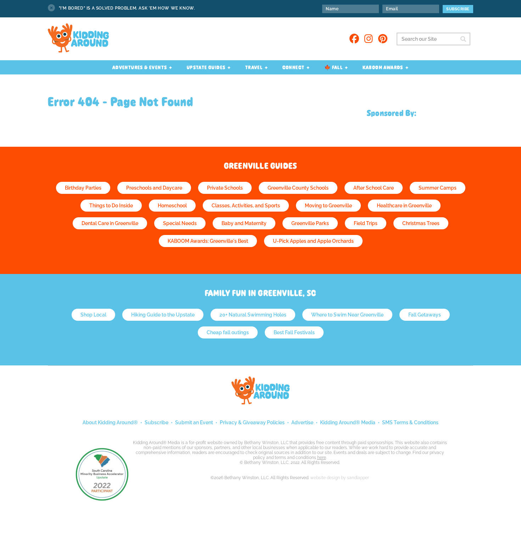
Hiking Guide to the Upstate (163, 315)
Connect (293, 67)
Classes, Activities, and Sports (246, 205)
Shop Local (93, 315)
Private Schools (225, 188)
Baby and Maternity (244, 223)
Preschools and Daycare (154, 188)
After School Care (373, 188)
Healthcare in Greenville (404, 205)
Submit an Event (194, 422)
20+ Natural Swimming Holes (252, 315)
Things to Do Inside (111, 205)
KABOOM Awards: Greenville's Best (208, 241)
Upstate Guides (206, 67)
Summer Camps (437, 188)
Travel (254, 67)
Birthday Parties (83, 188)
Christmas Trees (420, 223)
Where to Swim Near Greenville (347, 315)
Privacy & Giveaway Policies (252, 422)
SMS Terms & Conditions (410, 422)
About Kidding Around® (110, 422)
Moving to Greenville (328, 205)
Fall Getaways (424, 315)
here (321, 457)
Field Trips (365, 223)
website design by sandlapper (339, 477)
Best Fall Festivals (294, 332)
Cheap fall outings (228, 332)
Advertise (302, 422)
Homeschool (172, 205)
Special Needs (180, 223)
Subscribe (156, 422)
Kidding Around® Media (347, 422)
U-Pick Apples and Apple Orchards (313, 241)
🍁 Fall (333, 67)
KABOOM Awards (383, 67)
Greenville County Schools (298, 188)
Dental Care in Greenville (110, 223)
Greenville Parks (310, 223)
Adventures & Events (139, 67)
